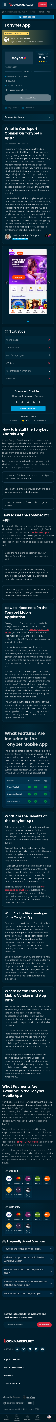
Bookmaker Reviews (16, 12)
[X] (46, 235)
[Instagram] (49, 235)
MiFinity (9, 1194)
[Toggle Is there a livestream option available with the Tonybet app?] (51, 1283)
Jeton (47, 1183)
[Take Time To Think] (13, 1403)
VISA (8, 1183)
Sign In (43, 4)
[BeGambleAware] (11, 1397)
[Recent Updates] (51, 4)
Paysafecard (18, 1194)
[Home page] (3, 12)
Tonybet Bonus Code (27, 1141)
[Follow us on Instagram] (36, 1349)
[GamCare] (29, 1397)
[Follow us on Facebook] (30, 1349)
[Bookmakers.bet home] (21, 4)
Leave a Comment (28, 408)
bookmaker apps (40, 532)
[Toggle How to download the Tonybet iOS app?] (51, 1271)
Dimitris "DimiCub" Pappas (25, 235)
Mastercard (18, 1183)
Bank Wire (28, 1195)
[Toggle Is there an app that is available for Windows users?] (51, 1259)
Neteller (37, 1183)
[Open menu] (4, 4)
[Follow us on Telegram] (17, 1349)
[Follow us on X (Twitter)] (23, 1349)
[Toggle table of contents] (49, 117)
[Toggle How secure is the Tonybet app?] (51, 1249)
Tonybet (31, 12)
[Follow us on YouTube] (42, 1349)
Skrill (28, 1183)
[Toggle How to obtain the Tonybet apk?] (51, 1294)
